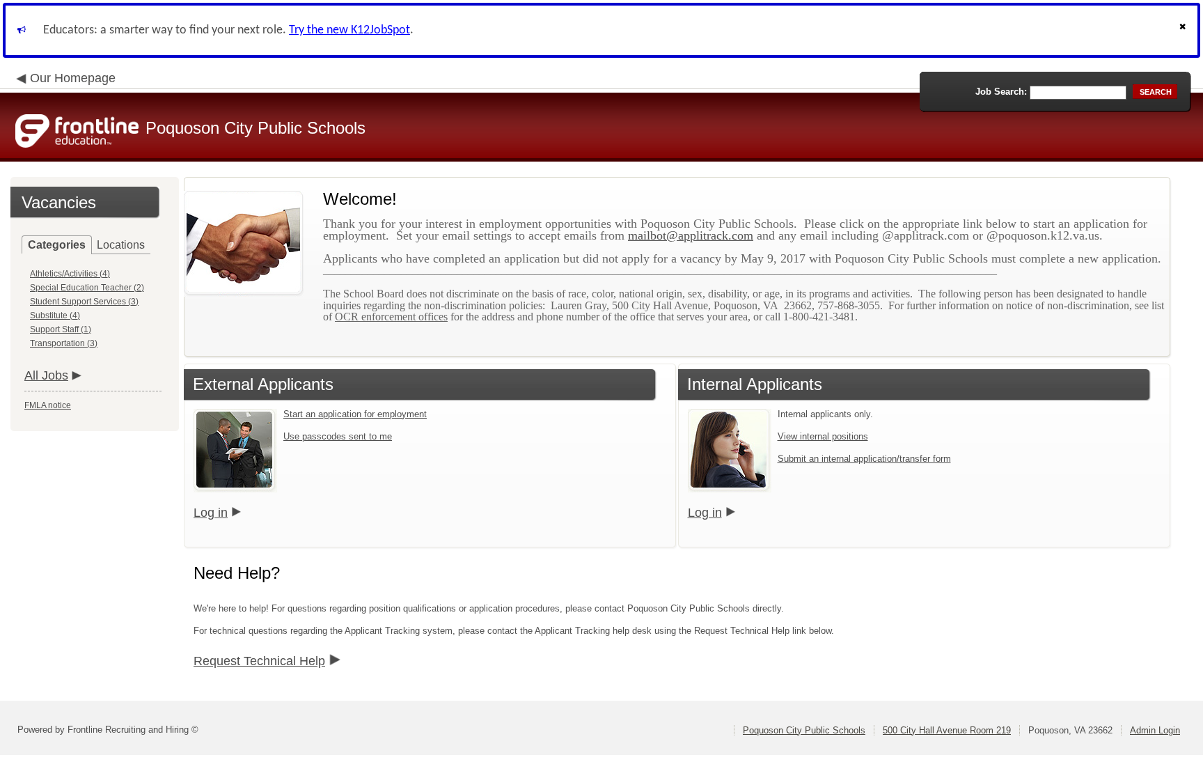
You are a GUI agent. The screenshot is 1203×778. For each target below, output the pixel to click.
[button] (1184, 30)
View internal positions (823, 436)
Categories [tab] (57, 245)
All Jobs (46, 375)
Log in (211, 512)
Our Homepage (73, 78)
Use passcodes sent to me (337, 436)
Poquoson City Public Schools (804, 730)
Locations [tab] (121, 245)
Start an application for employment (355, 414)
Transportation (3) (63, 343)
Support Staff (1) (60, 329)
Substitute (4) (55, 315)
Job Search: (1001, 91)
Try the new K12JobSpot (349, 30)
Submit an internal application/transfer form (864, 458)
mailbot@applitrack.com (690, 235)
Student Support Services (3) (84, 301)
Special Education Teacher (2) (87, 288)
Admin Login (1155, 730)
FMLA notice (47, 405)
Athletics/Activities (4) (70, 274)
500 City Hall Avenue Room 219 (947, 730)
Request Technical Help (259, 661)
